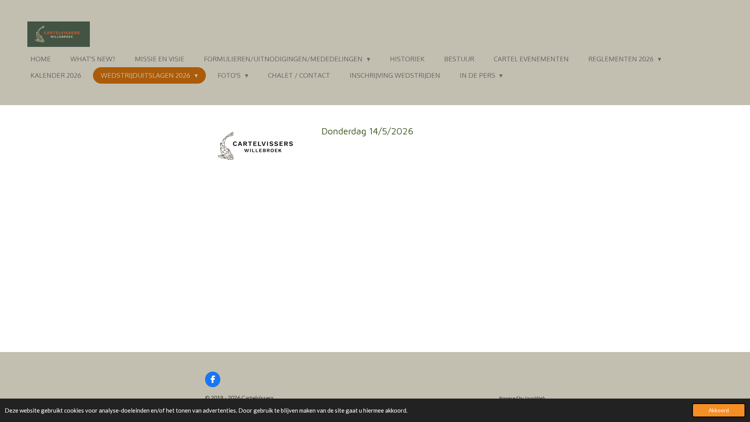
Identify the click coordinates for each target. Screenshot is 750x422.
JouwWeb (534, 398)
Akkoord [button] (719, 410)
